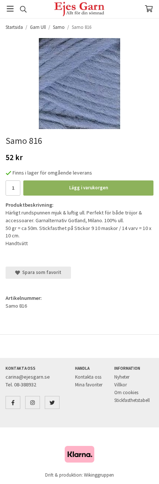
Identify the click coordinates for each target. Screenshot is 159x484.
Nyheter (121, 377)
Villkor (120, 385)
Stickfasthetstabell (132, 400)
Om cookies (126, 392)
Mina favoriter (88, 385)
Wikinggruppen (99, 475)
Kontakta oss (88, 377)
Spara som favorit (40, 272)
